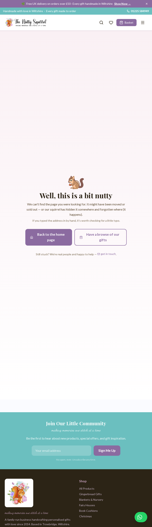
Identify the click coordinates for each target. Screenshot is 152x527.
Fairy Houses (87, 505)
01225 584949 (140, 11)
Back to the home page (51, 237)
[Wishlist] (111, 22)
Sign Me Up (107, 450)
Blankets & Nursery (91, 499)
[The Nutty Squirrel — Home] (26, 22)
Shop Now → (122, 3)
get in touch (108, 253)
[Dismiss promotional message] (146, 4)
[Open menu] (142, 22)
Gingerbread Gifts (90, 494)
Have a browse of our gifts (102, 237)
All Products (86, 488)
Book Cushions (88, 510)
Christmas (85, 516)
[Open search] (101, 22)
